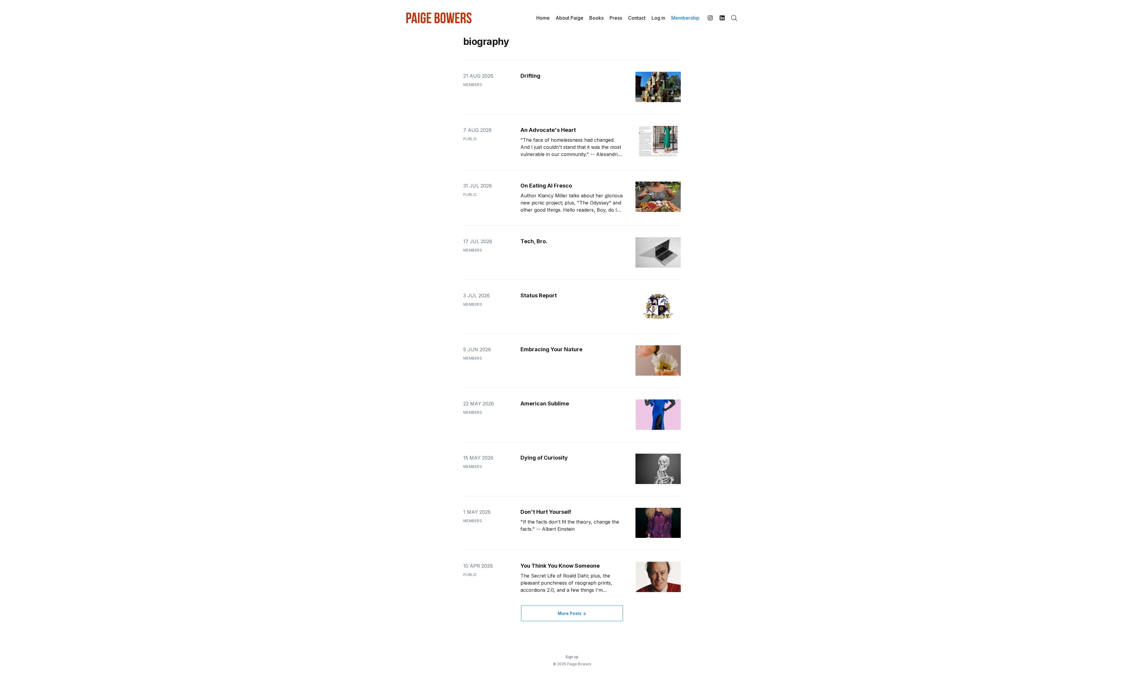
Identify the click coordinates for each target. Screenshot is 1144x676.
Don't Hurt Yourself (545, 512)
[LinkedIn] (722, 18)
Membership (685, 18)
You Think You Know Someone (560, 566)
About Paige (569, 18)
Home (543, 18)
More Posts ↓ (572, 613)
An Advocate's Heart (548, 130)
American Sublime (544, 403)
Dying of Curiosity (544, 458)
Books (596, 18)
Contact (637, 18)
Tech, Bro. (533, 241)
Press (616, 18)
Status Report (538, 295)
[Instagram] (710, 18)
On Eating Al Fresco (546, 185)
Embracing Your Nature (551, 349)
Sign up (572, 657)
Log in (658, 18)
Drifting (530, 76)
